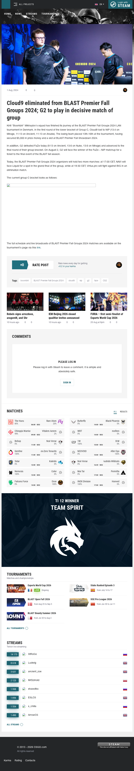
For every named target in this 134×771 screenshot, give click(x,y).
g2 (88, 281)
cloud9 (72, 281)
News (18, 13)
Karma (7, 761)
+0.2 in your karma (67, 266)
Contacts (30, 761)
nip (81, 281)
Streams (31, 13)
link (38, 248)
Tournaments (50, 13)
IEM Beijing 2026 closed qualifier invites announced (64, 316)
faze (96, 281)
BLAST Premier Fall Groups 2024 (49, 281)
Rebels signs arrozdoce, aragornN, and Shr (20, 316)
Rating (18, 761)
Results (123, 411)
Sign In (67, 382)
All (115, 411)
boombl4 (25, 281)
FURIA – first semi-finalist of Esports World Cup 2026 (107, 316)
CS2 (105, 281)
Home (7, 13)
